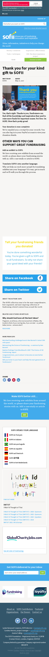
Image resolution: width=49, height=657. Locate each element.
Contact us (37, 612)
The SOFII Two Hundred (9, 8)
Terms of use (29, 650)
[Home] (25, 35)
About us (11, 609)
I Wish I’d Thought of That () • (19, 520)
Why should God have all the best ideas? (21, 318)
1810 (27, 653)
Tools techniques (13, 54)
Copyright (38, 650)
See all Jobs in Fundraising (13, 551)
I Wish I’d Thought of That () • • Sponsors (23, 512)
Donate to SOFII (35, 60)
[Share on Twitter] (4, 380)
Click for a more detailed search (35, 28)
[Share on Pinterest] (14, 380)
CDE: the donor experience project (35, 55)
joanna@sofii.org (30, 633)
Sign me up (41, 19)
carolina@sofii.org (38, 630)
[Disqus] (25, 207)
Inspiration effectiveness (35, 50)
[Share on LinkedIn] (18, 380)
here (22, 10)
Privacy (22, 650)
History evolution (13, 50)
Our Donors (26, 612)
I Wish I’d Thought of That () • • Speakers (22, 517)
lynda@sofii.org (40, 628)
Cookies (16, 650)
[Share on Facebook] (9, 380)
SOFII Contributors (25, 609)
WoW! (13, 60)
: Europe (13, 522)
